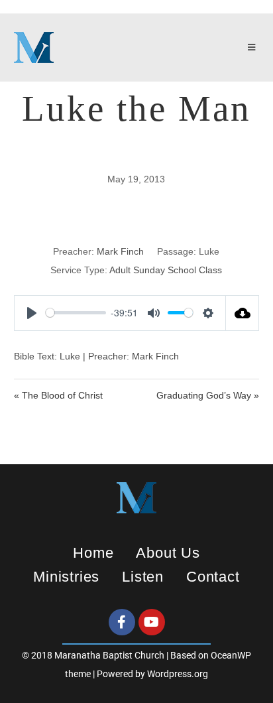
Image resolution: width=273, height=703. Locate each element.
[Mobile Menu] (254, 48)
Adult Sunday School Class (165, 270)
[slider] (76, 312)
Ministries (66, 576)
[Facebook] (122, 622)
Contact (213, 576)
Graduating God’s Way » (207, 395)
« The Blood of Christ (58, 395)
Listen (143, 576)
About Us (167, 552)
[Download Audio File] (242, 313)
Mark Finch (120, 251)
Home (93, 552)
